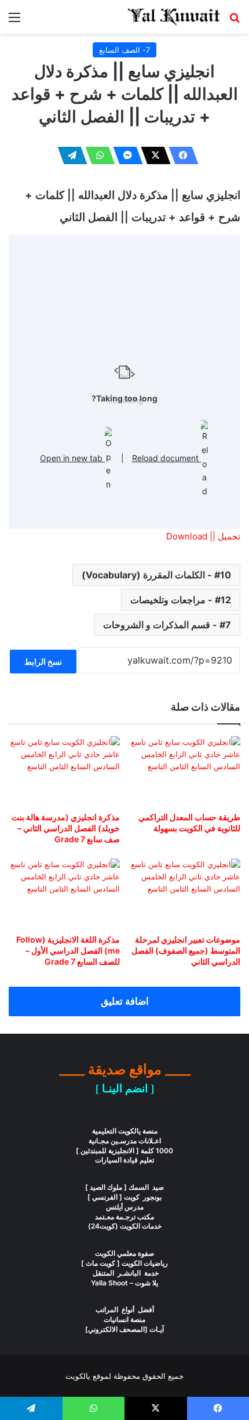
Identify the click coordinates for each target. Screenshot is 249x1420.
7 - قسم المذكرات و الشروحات (167, 625)
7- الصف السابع (124, 50)
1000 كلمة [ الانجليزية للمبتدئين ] (124, 1150)
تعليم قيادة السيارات (124, 1159)
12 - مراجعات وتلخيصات (180, 600)
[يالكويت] (173, 17)
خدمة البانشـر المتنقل (125, 1273)
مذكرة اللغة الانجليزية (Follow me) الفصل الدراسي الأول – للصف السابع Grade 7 (68, 950)
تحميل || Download (203, 536)
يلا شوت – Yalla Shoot (124, 1282)
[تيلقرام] (68, 155)
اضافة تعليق (125, 1001)
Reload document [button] (166, 458)
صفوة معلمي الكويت (124, 1253)
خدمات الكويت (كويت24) (125, 1226)
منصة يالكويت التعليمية (125, 1130)
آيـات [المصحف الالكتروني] (124, 1329)
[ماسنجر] (124, 155)
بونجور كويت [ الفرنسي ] (124, 1197)
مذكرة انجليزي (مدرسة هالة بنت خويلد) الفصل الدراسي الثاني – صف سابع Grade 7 (66, 828)
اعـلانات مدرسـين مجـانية (125, 1140)
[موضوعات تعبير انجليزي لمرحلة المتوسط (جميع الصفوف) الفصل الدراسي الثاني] (184, 893)
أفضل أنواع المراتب (125, 1309)
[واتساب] (96, 155)
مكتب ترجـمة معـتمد (124, 1216)
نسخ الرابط (43, 661)
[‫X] (152, 155)
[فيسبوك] (180, 155)
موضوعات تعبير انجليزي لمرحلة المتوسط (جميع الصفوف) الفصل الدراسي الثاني (185, 950)
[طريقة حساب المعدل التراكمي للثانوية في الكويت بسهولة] (184, 771)
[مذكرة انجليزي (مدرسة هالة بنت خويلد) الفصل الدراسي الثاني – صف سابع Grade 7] (64, 771)
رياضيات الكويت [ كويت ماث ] (124, 1263)
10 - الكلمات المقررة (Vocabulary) (156, 575)
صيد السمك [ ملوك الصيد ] (124, 1187)
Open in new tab (72, 458)
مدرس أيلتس (125, 1206)
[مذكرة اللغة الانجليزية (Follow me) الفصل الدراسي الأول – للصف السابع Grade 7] (64, 893)
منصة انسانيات (124, 1319)
